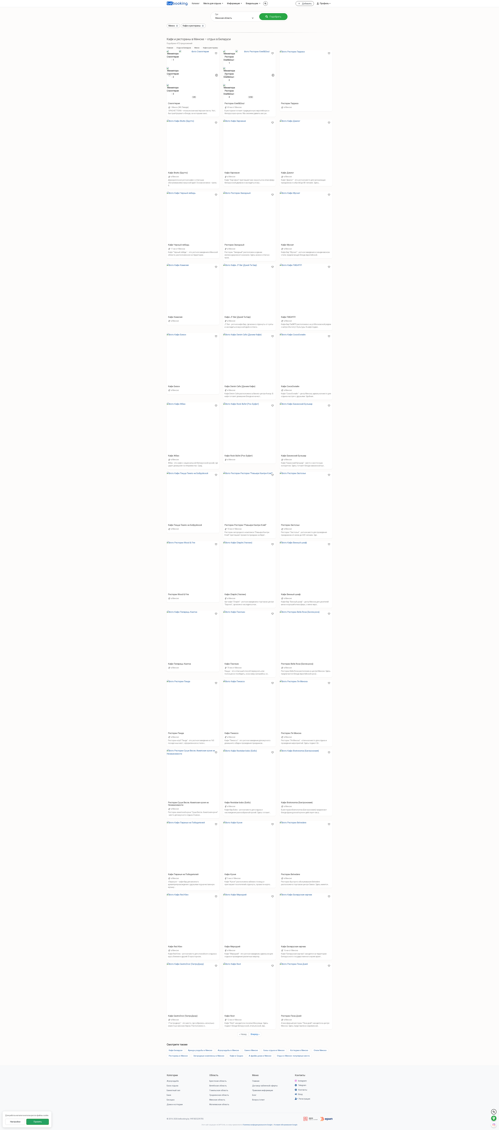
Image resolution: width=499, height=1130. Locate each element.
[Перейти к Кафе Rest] (249, 996)
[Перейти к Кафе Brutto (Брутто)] (193, 154)
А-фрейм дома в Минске (260, 1056)
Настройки (15, 1121)
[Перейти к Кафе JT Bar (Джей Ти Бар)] (249, 297)
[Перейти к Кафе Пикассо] (249, 713)
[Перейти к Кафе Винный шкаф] (306, 574)
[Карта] (493, 1118)
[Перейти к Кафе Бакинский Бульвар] (306, 435)
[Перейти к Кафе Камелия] (193, 294)
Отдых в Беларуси (184, 48)
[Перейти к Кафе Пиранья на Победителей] (193, 855)
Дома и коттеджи (175, 1104)
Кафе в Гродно (236, 1056)
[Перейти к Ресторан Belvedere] (306, 854)
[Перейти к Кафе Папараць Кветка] (193, 641)
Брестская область (218, 1081)
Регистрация (304, 1099)
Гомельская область (218, 1090)
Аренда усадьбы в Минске (200, 1050)
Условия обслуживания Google (285, 1125)
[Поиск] (265, 3)
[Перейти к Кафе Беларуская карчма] (306, 926)
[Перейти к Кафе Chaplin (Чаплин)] (249, 574)
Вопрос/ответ (258, 1100)
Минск (196, 48)
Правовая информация (262, 1090)
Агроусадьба (173, 1081)
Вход (300, 1094)
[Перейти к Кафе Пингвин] (249, 643)
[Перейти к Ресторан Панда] (193, 713)
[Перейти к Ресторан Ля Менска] (306, 713)
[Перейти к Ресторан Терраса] (306, 80)
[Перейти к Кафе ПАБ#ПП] (306, 297)
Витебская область (218, 1086)
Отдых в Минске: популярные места (293, 1056)
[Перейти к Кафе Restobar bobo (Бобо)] (249, 782)
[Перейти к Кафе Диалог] (306, 152)
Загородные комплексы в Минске (208, 1056)
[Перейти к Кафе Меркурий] (249, 926)
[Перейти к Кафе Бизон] (193, 363)
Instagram (302, 1081)
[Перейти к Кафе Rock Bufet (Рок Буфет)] (249, 433)
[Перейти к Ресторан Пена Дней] (306, 996)
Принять (38, 1121)
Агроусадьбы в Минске (228, 1050)
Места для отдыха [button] (212, 3)
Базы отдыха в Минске (274, 1050)
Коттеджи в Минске (299, 1050)
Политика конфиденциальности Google (257, 1125)
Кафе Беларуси (175, 1050)
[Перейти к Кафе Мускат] (306, 224)
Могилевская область (219, 1104)
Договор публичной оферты (265, 1086)
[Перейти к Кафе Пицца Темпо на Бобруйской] (193, 502)
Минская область (217, 1100)
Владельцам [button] (252, 3)
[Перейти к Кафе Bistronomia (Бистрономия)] (306, 782)
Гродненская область (219, 1095)
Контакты (300, 1075)
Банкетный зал (173, 1090)
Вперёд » (255, 1034)
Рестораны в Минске (178, 1056)
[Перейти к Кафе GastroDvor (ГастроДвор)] (193, 996)
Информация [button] (233, 3)
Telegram (302, 1085)
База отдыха (172, 1086)
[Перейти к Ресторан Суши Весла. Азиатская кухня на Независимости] (193, 783)
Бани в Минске (251, 1050)
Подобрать (275, 16)
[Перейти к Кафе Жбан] (193, 435)
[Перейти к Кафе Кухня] (249, 854)
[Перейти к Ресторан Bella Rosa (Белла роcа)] (306, 643)
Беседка (170, 1100)
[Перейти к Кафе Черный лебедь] (193, 224)
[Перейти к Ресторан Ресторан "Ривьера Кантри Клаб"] (249, 505)
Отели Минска (320, 1050)
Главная (170, 48)
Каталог (195, 3)
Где (216, 14)
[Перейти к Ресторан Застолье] (306, 505)
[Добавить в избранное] (216, 53)
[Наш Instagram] (493, 1124)
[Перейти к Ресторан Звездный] (249, 226)
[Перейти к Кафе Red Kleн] (193, 926)
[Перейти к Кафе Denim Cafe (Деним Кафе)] (249, 366)
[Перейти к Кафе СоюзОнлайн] (306, 366)
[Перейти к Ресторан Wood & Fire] (193, 571)
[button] (323, 3)
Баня (169, 1095)
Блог (254, 1095)
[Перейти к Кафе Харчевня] (249, 152)
